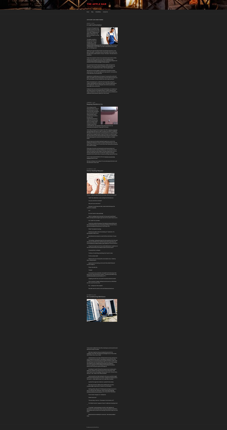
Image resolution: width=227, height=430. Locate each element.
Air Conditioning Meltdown (96, 297)
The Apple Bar (96, 4)
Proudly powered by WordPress (92, 427)
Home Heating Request (95, 171)
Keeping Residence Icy (95, 104)
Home (88, 11)
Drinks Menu (98, 11)
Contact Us (105, 11)
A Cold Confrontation (94, 25)
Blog (92, 11)
